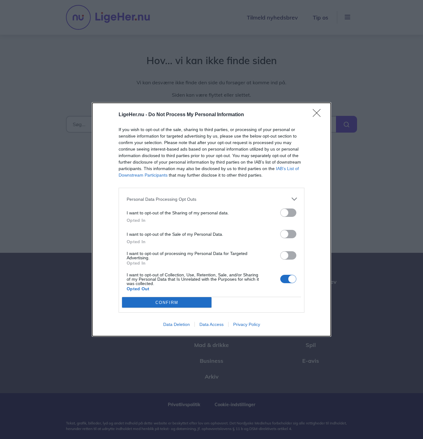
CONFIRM (166, 302)
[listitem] (211, 199)
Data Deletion (176, 324)
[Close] (319, 115)
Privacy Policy (246, 324)
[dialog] (211, 219)
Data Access (211, 324)
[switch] (288, 213)
